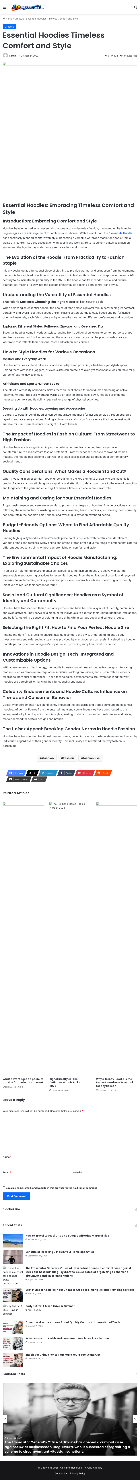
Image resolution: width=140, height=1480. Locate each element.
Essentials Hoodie (120, 233)
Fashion (68, 758)
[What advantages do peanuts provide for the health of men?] (23, 939)
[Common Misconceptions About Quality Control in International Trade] (13, 1327)
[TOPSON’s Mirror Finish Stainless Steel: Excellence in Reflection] (13, 1343)
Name (7, 1156)
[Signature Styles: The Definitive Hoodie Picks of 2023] (70, 939)
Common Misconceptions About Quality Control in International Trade (73, 1322)
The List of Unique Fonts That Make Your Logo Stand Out (63, 1355)
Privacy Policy (77, 1473)
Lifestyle (19, 18)
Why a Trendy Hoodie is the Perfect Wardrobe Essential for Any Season (114, 1082)
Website (77, 1172)
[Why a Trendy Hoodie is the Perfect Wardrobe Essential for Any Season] (116, 939)
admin (12, 55)
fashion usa (91, 758)
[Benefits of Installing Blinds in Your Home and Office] (13, 1257)
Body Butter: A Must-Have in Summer (50, 1306)
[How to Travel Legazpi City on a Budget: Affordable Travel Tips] (13, 1240)
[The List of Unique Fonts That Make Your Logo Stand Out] (13, 1360)
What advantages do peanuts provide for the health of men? (23, 1080)
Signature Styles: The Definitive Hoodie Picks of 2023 (66, 1082)
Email (7, 1172)
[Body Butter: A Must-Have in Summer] (13, 1311)
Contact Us (61, 1473)
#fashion (47, 758)
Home (8, 18)
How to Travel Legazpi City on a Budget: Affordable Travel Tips (67, 1235)
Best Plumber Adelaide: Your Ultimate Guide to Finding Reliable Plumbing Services (80, 1290)
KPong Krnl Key (93, 1467)
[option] (70, 1419)
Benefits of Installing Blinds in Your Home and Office (60, 1252)
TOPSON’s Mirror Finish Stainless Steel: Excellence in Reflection (67, 1338)
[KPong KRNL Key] (27, 7)
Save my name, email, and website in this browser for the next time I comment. (52, 1187)
